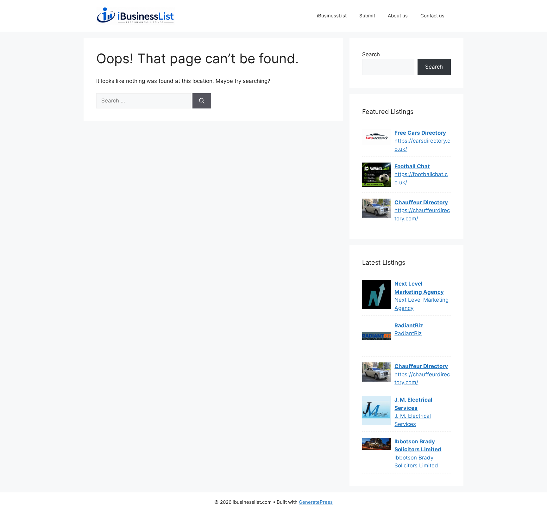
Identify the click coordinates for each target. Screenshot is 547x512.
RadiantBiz (408, 325)
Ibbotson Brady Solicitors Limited (417, 445)
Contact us (432, 16)
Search (371, 54)
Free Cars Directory (420, 133)
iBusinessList (332, 16)
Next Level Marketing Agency (419, 288)
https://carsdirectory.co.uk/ (422, 145)
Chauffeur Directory (421, 202)
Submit (367, 16)
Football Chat (412, 166)
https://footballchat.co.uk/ (421, 178)
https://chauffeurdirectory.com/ (422, 214)
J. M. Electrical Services (413, 404)
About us (398, 16)
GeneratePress (316, 502)
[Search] (201, 100)
